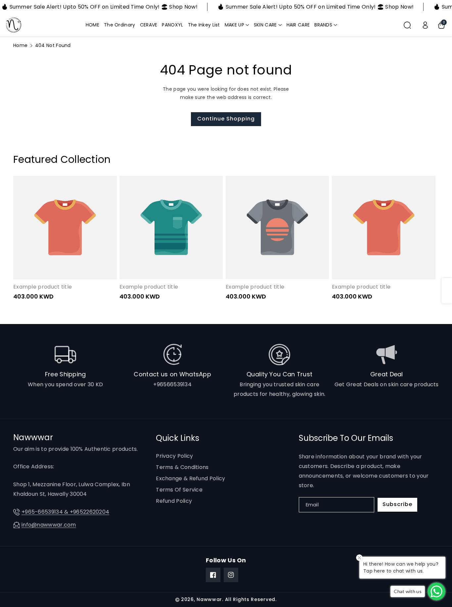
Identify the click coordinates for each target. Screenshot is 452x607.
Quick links (177, 438)
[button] (237, 25)
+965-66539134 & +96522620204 (65, 512)
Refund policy (174, 501)
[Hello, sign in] (425, 25)
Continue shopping (226, 118)
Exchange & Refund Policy (190, 478)
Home (20, 45)
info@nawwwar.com (49, 525)
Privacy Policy (174, 456)
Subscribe (397, 504)
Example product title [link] (42, 287)
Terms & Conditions (182, 467)
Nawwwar (209, 599)
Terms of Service (179, 489)
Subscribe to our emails (346, 438)
